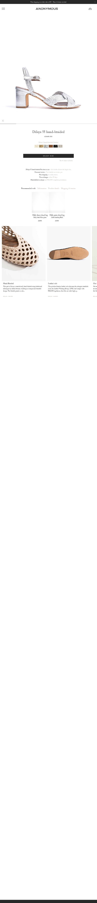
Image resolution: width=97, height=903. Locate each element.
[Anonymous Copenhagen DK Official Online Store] (47, 9)
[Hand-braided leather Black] (55, 146)
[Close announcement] (95, 2)
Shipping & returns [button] (68, 188)
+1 (60, 146)
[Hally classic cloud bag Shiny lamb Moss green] (40, 202)
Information (42, 188)
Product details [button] (53, 188)
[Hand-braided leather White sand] (37, 146)
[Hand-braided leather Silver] (46, 146)
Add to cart (40, 216)
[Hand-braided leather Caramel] (51, 146)
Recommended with (28, 188)
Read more (8, 296)
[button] (92, 8)
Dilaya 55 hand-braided (48, 132)
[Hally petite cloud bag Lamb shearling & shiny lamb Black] (56, 202)
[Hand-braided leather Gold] (41, 146)
